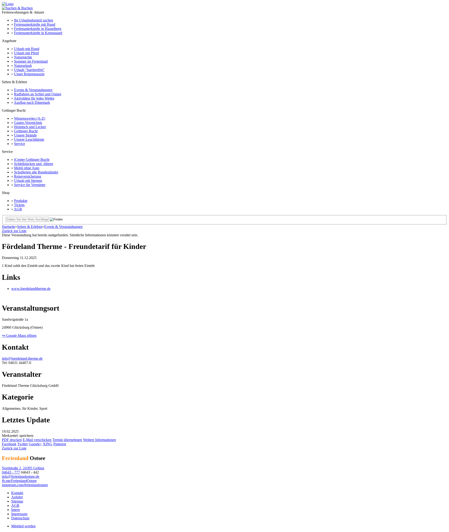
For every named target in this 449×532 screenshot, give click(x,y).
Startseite (8, 227)
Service (19, 144)
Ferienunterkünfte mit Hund (34, 24)
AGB (18, 209)
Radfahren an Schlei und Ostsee (37, 94)
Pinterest (59, 444)
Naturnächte (23, 57)
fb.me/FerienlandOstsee (19, 481)
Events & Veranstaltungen (33, 90)
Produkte (20, 201)
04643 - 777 (11, 472)
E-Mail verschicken (37, 440)
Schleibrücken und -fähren (33, 164)
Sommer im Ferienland (31, 61)
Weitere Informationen (99, 440)
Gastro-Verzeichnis (28, 123)
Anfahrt (17, 497)
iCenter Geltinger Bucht (31, 160)
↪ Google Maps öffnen (19, 336)
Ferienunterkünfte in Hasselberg (37, 29)
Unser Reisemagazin (29, 74)
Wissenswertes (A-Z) (29, 118)
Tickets (19, 205)
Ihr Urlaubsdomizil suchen (33, 20)
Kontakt (17, 493)
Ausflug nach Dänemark (32, 102)
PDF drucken (12, 440)
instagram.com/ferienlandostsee (25, 485)
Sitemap (17, 501)
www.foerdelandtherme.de (31, 289)
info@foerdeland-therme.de (22, 358)
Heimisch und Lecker (30, 127)
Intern (15, 510)
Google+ (35, 444)
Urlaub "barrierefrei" (29, 70)
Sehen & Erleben (29, 227)
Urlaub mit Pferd (26, 53)
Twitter (22, 444)
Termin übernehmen (67, 440)
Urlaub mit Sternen (28, 181)
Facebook (9, 444)
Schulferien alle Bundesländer (36, 172)
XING (47, 444)
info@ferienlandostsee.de (20, 476)
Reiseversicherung (27, 176)
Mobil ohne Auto (26, 168)
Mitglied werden (23, 526)
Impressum (19, 514)
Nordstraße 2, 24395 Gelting (23, 468)
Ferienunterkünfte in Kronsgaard (38, 33)
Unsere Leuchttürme (29, 139)
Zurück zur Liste (14, 231)
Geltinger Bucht (26, 131)
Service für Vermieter (29, 185)
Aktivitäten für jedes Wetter (34, 98)
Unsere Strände (25, 135)
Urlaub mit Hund (26, 49)
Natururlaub (23, 66)
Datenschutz (20, 518)
